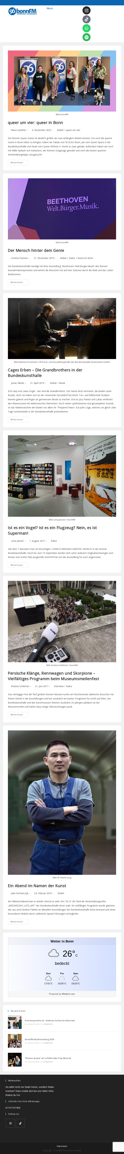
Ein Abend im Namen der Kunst (37, 885)
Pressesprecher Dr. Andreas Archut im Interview (50, 1020)
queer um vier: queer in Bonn (35, 122)
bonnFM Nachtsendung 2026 (39, 1039)
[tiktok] (20, 1123)
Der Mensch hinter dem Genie (36, 250)
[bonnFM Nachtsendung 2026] (15, 1041)
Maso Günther (18, 130)
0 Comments (47, 1024)
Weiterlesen (20, 162)
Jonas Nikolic (17, 383)
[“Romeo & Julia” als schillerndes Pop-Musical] (15, 1060)
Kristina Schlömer (20, 686)
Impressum (62, 1146)
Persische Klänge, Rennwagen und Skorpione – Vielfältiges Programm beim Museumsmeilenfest (53, 675)
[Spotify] (87, 37)
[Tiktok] (87, 19)
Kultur (72, 258)
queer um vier (73, 130)
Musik (62, 383)
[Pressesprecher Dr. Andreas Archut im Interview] (15, 1022)
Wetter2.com (68, 994)
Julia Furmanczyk (19, 893)
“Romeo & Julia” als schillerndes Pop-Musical (48, 1058)
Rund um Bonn (85, 258)
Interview (59, 686)
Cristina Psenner (19, 258)
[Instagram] (87, 10)
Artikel (60, 130)
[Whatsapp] (87, 28)
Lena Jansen (17, 540)
